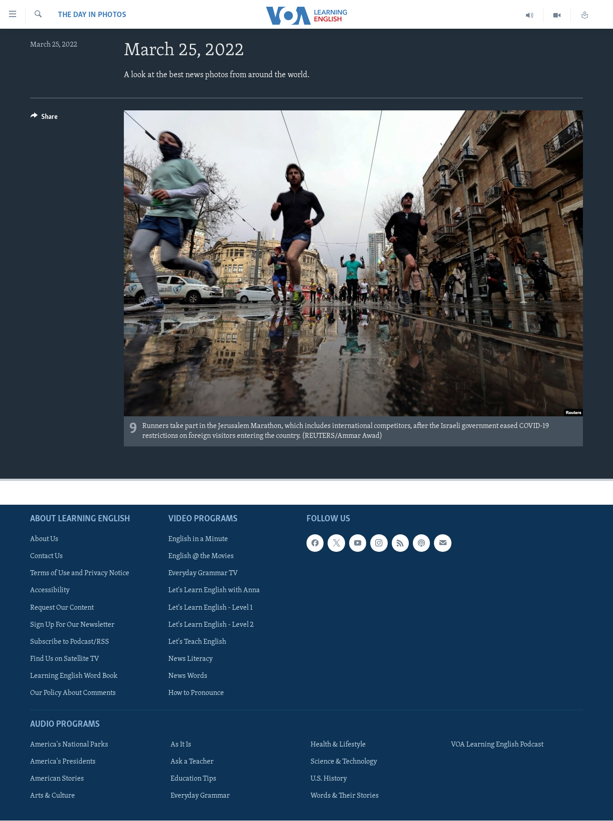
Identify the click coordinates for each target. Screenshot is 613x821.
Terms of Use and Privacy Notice (79, 573)
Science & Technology (344, 762)
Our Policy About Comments (73, 693)
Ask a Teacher (192, 762)
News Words (187, 676)
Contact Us (46, 556)
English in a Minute (198, 539)
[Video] (557, 15)
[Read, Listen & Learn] (585, 15)
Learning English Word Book (74, 676)
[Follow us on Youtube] (357, 543)
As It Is (181, 745)
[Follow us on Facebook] (315, 543)
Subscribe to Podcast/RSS (69, 642)
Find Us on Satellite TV (64, 659)
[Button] (44, 118)
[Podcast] (421, 543)
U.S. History (329, 779)
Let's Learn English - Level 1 (210, 607)
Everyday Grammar (200, 796)
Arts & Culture (52, 796)
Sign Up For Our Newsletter (72, 625)
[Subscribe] (442, 543)
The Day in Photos (92, 15)
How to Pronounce (196, 693)
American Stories (57, 779)
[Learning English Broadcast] (529, 15)
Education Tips (193, 779)
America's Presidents (63, 762)
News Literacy (190, 659)
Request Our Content (62, 607)
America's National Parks (69, 745)
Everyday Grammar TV (203, 573)
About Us (44, 539)
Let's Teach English (197, 642)
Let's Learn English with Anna (214, 590)
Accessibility (50, 590)
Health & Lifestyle (338, 745)
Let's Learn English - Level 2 (211, 625)
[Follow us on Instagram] (378, 543)
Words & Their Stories (345, 796)
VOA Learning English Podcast (497, 745)
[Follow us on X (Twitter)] (336, 543)
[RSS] (400, 543)
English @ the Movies (201, 556)
